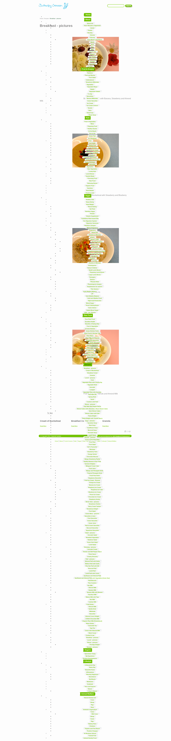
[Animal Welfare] (87, 696)
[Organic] (87, 652)
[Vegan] (87, 198)
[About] (87, 21)
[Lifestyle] (87, 663)
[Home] (87, 17)
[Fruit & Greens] (88, 71)
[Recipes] (87, 366)
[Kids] (88, 120)
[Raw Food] (88, 317)
